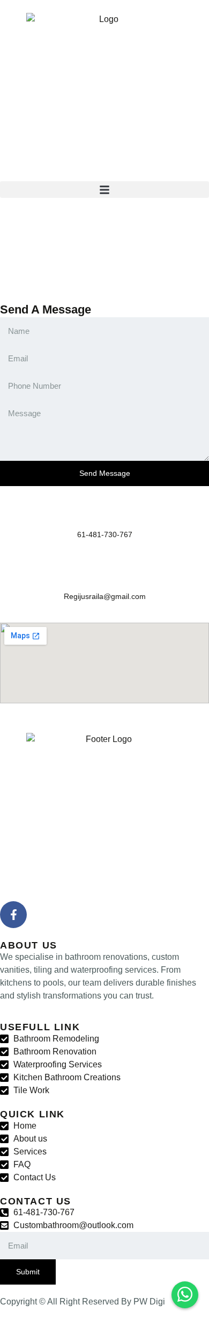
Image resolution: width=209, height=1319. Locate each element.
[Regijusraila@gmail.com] (104, 574)
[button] (104, 189)
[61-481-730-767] (104, 512)
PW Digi (149, 1301)
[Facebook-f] (13, 914)
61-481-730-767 (104, 534)
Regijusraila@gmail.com (105, 596)
